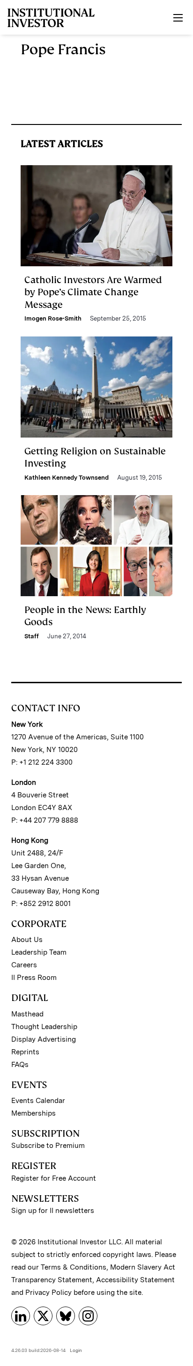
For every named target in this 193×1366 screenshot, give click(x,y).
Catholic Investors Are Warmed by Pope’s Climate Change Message (93, 292)
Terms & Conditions (73, 1267)
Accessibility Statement (135, 1280)
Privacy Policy (48, 1292)
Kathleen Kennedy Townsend (66, 477)
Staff (31, 636)
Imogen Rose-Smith (53, 318)
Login (76, 1350)
